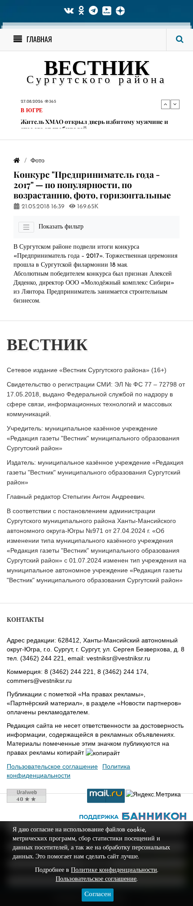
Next (175, 104)
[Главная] (16, 161)
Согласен (97, 894)
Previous (165, 104)
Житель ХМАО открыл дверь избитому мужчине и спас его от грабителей (94, 125)
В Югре (32, 111)
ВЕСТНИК (96, 69)
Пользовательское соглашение (52, 766)
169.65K (87, 206)
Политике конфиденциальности (114, 870)
